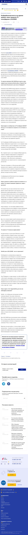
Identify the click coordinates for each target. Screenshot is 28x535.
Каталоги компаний (4, 516)
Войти (22, 369)
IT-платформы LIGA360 (13, 70)
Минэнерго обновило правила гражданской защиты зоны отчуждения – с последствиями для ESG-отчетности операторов (18, 436)
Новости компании (4, 513)
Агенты (2, 498)
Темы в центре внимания (6, 518)
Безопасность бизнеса (6, 13)
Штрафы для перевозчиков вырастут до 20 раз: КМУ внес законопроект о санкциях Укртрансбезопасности (18, 445)
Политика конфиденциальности (5, 502)
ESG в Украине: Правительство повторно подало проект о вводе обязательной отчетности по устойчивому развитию (18, 427)
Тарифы (12, 474)
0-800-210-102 (16, 463)
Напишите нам (4, 525)
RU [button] (18, 1)
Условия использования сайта (5, 505)
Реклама (2, 507)
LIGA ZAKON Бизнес (8, 24)
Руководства (3, 514)
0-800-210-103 (16, 459)
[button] (2, 1)
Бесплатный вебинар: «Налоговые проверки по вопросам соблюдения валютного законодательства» (17, 411)
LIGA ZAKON (9, 52)
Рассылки (3, 527)
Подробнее (20, 484)
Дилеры (2, 499)
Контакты (3, 529)
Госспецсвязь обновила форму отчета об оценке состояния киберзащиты (17, 419)
